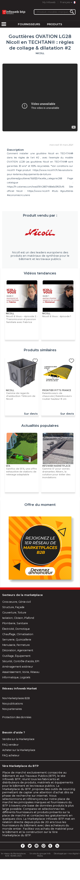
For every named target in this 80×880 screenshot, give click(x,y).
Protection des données (16, 717)
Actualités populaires (40, 425)
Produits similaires (40, 350)
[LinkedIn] (36, 845)
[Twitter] (29, 845)
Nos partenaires (12, 708)
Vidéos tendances (40, 273)
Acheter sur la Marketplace (18, 750)
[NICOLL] (40, 232)
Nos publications (12, 703)
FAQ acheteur (10, 755)
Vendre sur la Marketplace (18, 739)
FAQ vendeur (10, 744)
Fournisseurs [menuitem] (29, 24)
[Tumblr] (50, 845)
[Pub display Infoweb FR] (40, 548)
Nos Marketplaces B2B (16, 698)
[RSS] (57, 845)
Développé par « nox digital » (67, 853)
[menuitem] (3, 24)
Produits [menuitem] (54, 24)
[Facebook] (23, 845)
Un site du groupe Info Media (40, 854)
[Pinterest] (43, 845)
